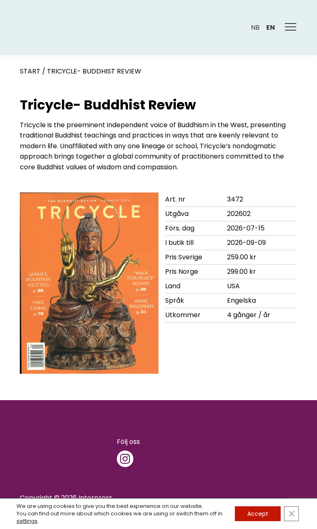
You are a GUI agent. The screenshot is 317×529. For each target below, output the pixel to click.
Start (30, 71)
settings (27, 521)
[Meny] (291, 28)
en (270, 27)
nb (255, 27)
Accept (257, 514)
